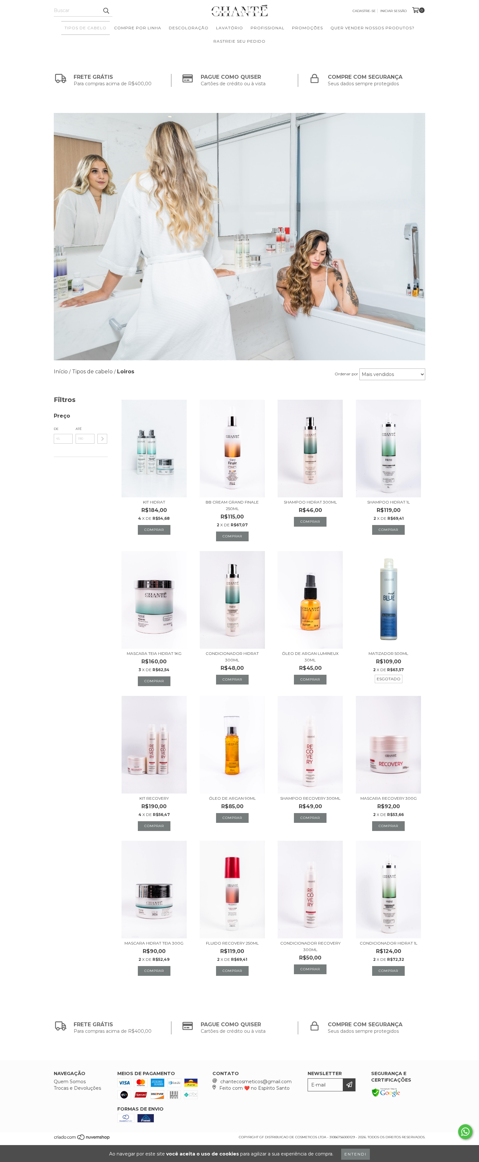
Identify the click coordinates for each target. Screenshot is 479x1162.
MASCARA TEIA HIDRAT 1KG (154, 653)
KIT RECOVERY (154, 798)
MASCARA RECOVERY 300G (388, 798)
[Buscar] (105, 11)
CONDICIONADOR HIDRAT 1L (388, 943)
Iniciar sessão (393, 11)
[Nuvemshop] (82, 1139)
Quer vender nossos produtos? (372, 27)
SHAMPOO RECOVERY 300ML (310, 798)
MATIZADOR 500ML (388, 653)
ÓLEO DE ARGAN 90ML (232, 798)
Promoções (307, 27)
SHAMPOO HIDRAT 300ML (310, 502)
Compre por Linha (137, 27)
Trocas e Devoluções (77, 1088)
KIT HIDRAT (154, 502)
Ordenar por (346, 373)
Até (79, 429)
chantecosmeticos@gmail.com (256, 1082)
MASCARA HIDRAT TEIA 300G (153, 943)
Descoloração (189, 27)
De (56, 429)
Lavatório (229, 27)
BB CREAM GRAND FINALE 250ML (232, 505)
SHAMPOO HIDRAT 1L (388, 502)
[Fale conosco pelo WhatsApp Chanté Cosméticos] (465, 1131)
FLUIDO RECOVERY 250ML (232, 943)
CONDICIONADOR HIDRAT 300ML (232, 656)
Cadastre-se (364, 11)
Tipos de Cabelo (86, 27)
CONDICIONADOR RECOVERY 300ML (310, 946)
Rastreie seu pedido (239, 41)
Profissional (267, 27)
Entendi (355, 1154)
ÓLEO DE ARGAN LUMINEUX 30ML (310, 656)
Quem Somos (70, 1082)
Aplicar (102, 439)
